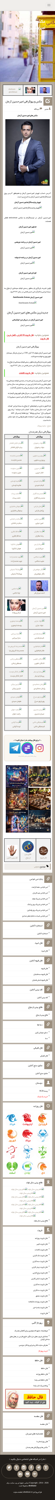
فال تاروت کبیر (42, 1244)
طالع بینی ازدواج (28, 856)
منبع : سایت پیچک (44, 426)
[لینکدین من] (20, 1474)
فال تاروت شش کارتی (39, 1278)
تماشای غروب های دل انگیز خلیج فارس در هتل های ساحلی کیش (30, 1337)
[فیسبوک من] (31, 1467)
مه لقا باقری (16, 536)
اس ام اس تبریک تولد (40, 898)
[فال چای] (39, 822)
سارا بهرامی (16, 638)
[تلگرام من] (38, 1467)
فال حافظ (44, 1368)
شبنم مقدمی (39, 638)
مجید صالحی (39, 561)
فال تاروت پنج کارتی (40, 1273)
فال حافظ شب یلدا (41, 1380)
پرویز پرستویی (39, 460)
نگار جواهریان (39, 574)
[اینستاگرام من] (24, 1467)
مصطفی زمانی (16, 663)
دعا (46, 1038)
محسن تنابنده (16, 460)
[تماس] (16, 1467)
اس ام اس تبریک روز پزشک (37, 904)
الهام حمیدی (39, 485)
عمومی (36, 867)
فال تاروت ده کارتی (40, 1290)
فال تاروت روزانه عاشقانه (38, 1302)
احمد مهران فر (39, 593)
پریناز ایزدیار (39, 676)
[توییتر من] (9, 1467)
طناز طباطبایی (39, 650)
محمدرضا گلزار (39, 498)
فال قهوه (44, 968)
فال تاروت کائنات (41, 1250)
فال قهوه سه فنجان (40, 974)
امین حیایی (39, 523)
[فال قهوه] (39, 799)
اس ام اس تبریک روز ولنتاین (37, 910)
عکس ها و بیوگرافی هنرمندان (37, 1447)
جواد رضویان (39, 447)
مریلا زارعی (39, 548)
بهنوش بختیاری (16, 510)
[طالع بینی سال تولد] (27, 1203)
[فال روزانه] (17, 777)
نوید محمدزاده (16, 561)
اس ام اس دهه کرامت (40, 887)
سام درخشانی (16, 523)
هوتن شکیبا (16, 548)
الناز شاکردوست (16, 676)
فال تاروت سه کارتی (40, 1261)
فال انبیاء (44, 951)
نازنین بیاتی (16, 688)
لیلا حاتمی (16, 593)
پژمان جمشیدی (39, 688)
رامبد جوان (16, 714)
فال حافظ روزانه (42, 1374)
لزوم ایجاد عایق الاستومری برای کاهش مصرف (31, 1331)
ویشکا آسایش (16, 574)
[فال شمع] (17, 799)
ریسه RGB (43, 1091)
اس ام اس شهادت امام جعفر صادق (35, 916)
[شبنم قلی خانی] (13, 91)
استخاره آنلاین (42, 933)
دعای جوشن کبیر (41, 1032)
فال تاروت (44, 1313)
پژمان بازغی (39, 510)
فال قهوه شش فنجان (40, 980)
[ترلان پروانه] (30, 91)
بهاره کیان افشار (16, 447)
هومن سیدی (16, 701)
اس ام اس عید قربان (40, 893)
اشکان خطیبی (39, 663)
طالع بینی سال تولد (41, 1221)
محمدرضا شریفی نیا (16, 650)
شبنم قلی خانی (39, 726)
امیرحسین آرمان (39, 612)
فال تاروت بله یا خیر (40, 1307)
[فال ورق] (17, 822)
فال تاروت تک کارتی (40, 1255)
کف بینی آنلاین (42, 997)
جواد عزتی (39, 625)
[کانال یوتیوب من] (27, 1474)
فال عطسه (44, 1424)
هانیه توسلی (16, 485)
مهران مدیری (39, 714)
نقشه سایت (17, 1492)
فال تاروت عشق (42, 1296)
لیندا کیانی (16, 726)
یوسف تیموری (16, 625)
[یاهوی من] (46, 1467)
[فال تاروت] (39, 777)
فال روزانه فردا (42, 1441)
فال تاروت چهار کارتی (40, 1267)
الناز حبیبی (39, 472)
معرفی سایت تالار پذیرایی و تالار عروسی (33, 1345)
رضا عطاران (39, 536)
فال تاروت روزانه (41, 1238)
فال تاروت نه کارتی (41, 1284)
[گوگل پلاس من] (35, 1474)
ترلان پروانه (16, 612)
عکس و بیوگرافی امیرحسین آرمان (31, 24)
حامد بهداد (16, 498)
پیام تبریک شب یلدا (40, 1385)
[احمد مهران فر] (45, 91)
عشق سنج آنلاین (41, 1073)
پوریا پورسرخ (39, 701)
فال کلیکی (44, 1056)
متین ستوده (16, 472)
